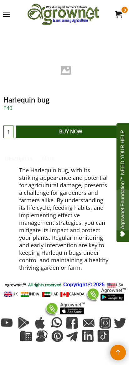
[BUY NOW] (118, 14)
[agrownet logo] (63, 14)
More (48, 158)
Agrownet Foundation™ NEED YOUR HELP (122, 179)
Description (19, 158)
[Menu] (6, 15)
